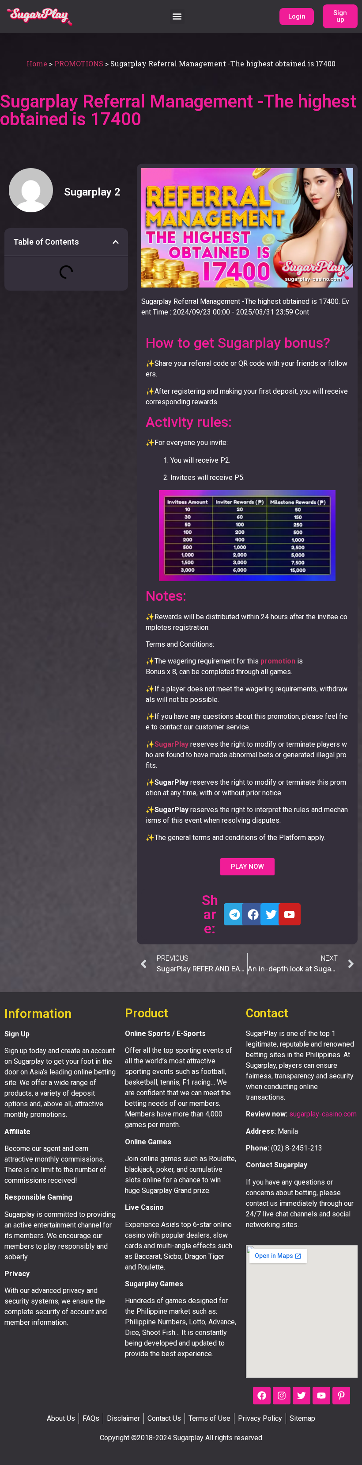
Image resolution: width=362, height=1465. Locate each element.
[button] (177, 16)
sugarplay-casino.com (323, 1114)
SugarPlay (172, 744)
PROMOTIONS (78, 63)
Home (36, 63)
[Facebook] (262, 1395)
